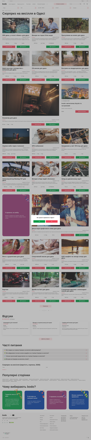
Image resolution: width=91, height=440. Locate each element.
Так (39, 221)
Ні (51, 221)
